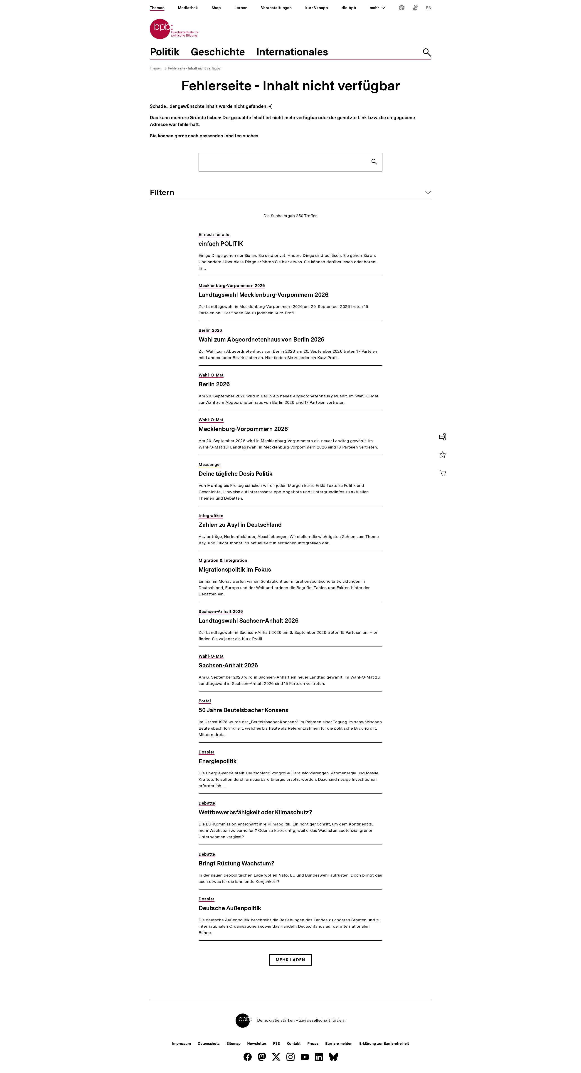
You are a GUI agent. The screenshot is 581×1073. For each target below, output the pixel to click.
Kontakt (293, 1043)
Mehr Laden (290, 959)
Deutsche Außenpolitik (230, 908)
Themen (156, 68)
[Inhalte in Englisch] (428, 8)
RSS (276, 1043)
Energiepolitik (217, 761)
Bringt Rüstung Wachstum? (236, 863)
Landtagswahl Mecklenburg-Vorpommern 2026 (263, 294)
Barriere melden (338, 1043)
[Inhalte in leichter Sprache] (401, 8)
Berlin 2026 (214, 384)
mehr (377, 7)
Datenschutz (209, 1043)
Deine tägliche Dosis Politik (235, 473)
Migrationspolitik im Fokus (235, 569)
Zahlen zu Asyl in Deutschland (240, 524)
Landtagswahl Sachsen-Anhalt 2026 (248, 620)
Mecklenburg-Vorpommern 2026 (243, 428)
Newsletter (256, 1043)
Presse (312, 1043)
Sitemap (233, 1043)
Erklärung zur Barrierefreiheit (384, 1043)
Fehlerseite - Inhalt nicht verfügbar (195, 68)
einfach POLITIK (221, 243)
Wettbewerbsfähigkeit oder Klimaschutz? (255, 812)
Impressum (181, 1043)
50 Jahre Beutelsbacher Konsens (243, 710)
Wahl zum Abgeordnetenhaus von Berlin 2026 (262, 339)
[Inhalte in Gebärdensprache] (415, 8)
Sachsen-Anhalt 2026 (228, 665)
